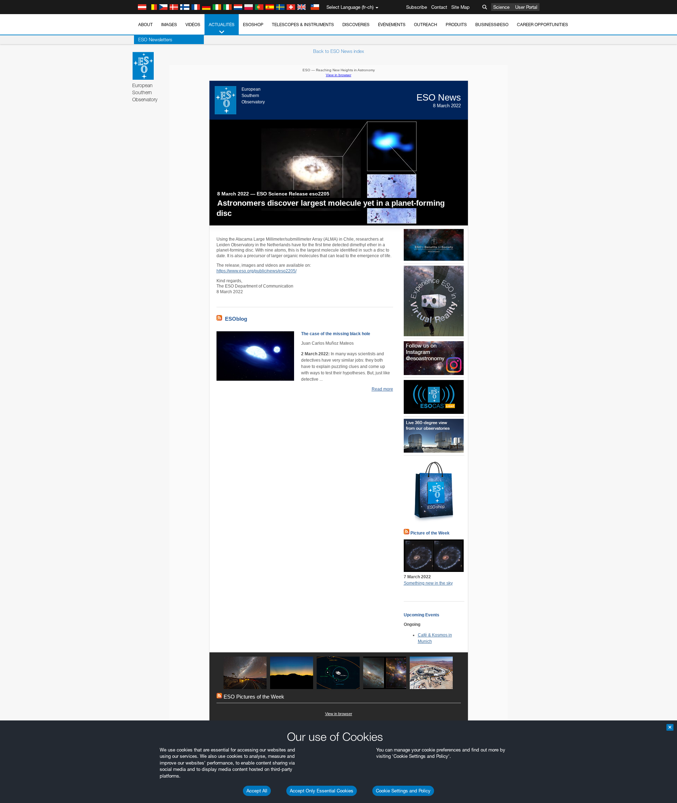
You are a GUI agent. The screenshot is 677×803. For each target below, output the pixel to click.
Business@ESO (491, 24)
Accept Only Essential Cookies (321, 790)
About (145, 24)
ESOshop (253, 24)
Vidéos (192, 24)
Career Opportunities (542, 24)
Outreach (425, 24)
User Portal (526, 7)
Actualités (221, 24)
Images (169, 24)
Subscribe (416, 7)
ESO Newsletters (155, 39)
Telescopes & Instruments (303, 24)
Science (501, 7)
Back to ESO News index (338, 51)
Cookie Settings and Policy (403, 790)
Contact (439, 7)
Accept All (256, 790)
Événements (391, 24)
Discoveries (356, 24)
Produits (456, 24)
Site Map (460, 7)
